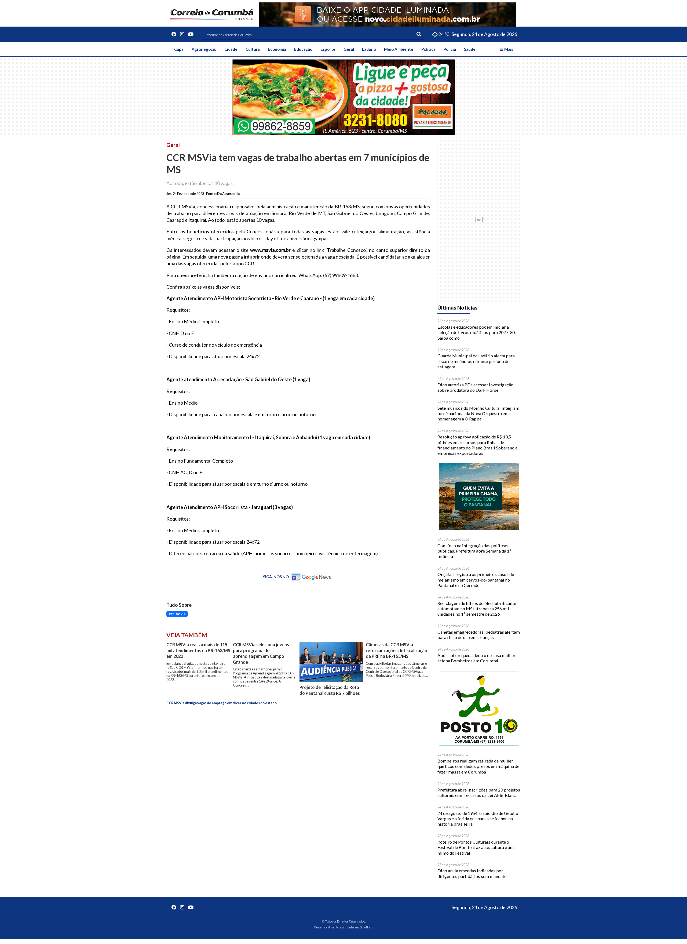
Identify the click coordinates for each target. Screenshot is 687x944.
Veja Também (186, 634)
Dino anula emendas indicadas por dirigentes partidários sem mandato (472, 873)
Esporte (327, 49)
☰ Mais (506, 49)
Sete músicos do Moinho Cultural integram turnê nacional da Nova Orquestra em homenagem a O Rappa (478, 413)
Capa (179, 49)
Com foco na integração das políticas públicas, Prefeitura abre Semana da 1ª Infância (474, 551)
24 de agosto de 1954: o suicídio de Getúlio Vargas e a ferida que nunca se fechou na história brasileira (477, 819)
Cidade (230, 49)
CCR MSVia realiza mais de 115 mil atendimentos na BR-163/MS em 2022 (198, 650)
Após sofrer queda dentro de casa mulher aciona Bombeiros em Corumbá (476, 658)
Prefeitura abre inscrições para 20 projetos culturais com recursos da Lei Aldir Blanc (478, 792)
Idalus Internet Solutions (356, 927)
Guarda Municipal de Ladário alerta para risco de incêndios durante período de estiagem (476, 361)
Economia (277, 49)
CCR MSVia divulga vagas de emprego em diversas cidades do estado (221, 703)
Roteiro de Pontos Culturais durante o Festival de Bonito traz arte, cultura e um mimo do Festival (475, 847)
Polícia (450, 49)
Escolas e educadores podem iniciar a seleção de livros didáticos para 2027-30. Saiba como (476, 332)
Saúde (470, 49)
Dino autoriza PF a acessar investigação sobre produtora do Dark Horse (475, 387)
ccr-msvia (177, 614)
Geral (349, 49)
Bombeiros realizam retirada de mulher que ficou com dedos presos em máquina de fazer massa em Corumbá (478, 766)
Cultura (253, 49)
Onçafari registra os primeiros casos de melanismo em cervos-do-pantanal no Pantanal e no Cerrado (475, 580)
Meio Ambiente (398, 49)
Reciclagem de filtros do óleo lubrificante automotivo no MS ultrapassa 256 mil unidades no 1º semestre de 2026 (476, 609)
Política (428, 49)
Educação (303, 49)
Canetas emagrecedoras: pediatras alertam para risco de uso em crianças (478, 634)
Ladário (369, 49)
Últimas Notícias (457, 307)
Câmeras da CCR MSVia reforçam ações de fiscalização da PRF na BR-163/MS (396, 650)
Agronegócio (204, 49)
